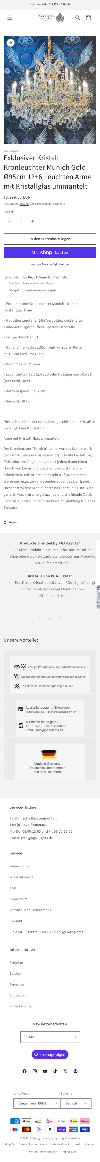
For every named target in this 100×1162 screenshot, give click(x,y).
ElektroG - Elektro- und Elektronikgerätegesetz (46, 932)
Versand (24, 203)
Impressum (18, 899)
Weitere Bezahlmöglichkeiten (50, 264)
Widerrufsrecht (21, 877)
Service (15, 973)
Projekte (16, 962)
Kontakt (16, 921)
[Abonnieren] (74, 1037)
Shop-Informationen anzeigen (32, 290)
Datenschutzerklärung (33, 1144)
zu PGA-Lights (21, 1006)
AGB (13, 888)
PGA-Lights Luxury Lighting (47, 1138)
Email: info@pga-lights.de (31, 838)
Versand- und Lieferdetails (30, 910)
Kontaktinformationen (43, 1151)
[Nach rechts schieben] (60, 618)
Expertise (17, 984)
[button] (9, 17)
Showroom (18, 995)
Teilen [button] (13, 522)
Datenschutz (20, 866)
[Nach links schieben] (39, 618)
